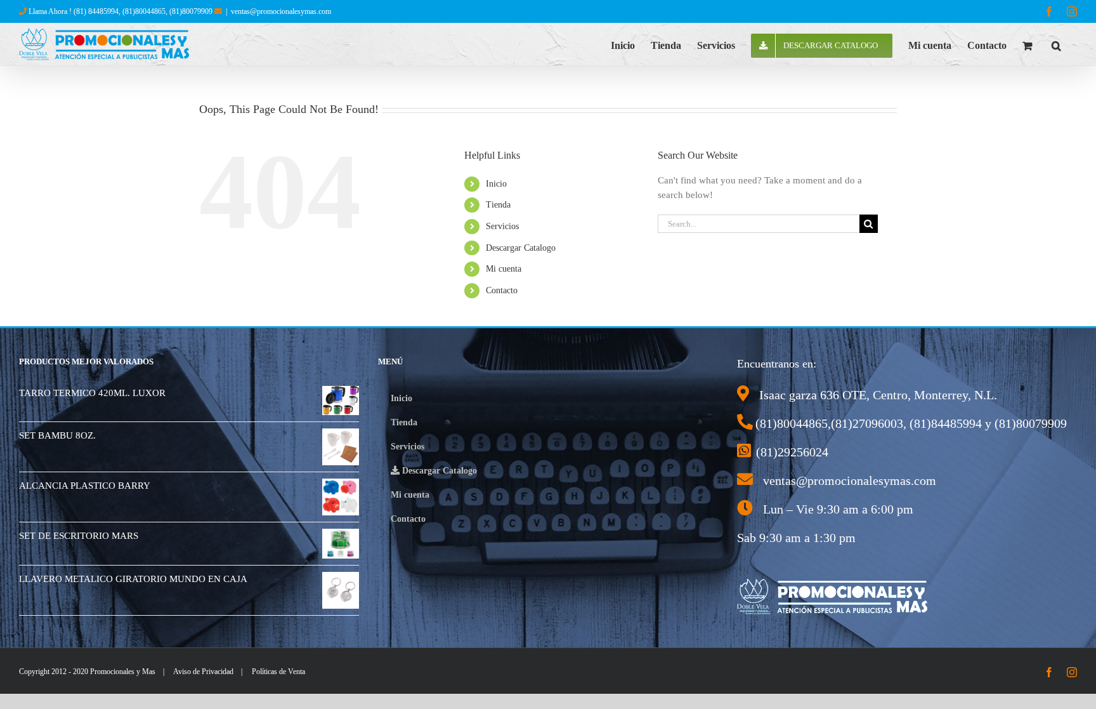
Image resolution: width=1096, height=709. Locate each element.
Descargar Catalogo (521, 248)
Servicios (502, 226)
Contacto (502, 290)
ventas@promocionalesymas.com (281, 11)
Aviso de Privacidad (203, 671)
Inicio (496, 184)
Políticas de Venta (278, 671)
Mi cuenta (503, 269)
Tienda (498, 204)
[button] (1056, 44)
